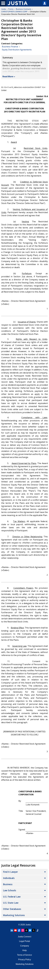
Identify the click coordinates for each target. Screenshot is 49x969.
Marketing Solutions (14, 915)
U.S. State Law (10, 902)
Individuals (9, 878)
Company (24, 946)
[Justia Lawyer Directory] (37, 930)
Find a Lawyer (10, 871)
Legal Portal (24, 941)
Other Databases (12, 908)
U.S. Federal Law (11, 896)
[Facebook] (19, 930)
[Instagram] (22, 930)
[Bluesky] (30, 930)
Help (24, 950)
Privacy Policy (24, 959)
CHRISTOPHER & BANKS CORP (14, 12)
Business (7, 884)
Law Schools (9, 890)
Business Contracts (23, 9)
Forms (10, 9)
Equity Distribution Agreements (17, 49)
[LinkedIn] (11, 930)
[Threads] (26, 930)
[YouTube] (15, 930)
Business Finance (10, 46)
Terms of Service (24, 955)
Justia (3, 9)
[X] (33, 930)
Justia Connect (24, 937)
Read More (8, 76)
